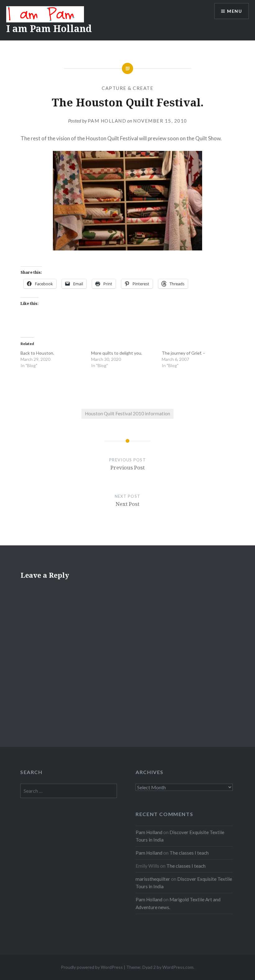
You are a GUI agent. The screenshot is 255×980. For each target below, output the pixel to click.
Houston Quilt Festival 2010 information (127, 413)
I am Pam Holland (49, 28)
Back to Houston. (37, 353)
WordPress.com (177, 967)
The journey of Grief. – (183, 353)
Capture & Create (127, 88)
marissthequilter (153, 879)
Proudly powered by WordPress (92, 967)
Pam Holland (107, 121)
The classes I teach (189, 853)
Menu (234, 11)
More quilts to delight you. (116, 353)
